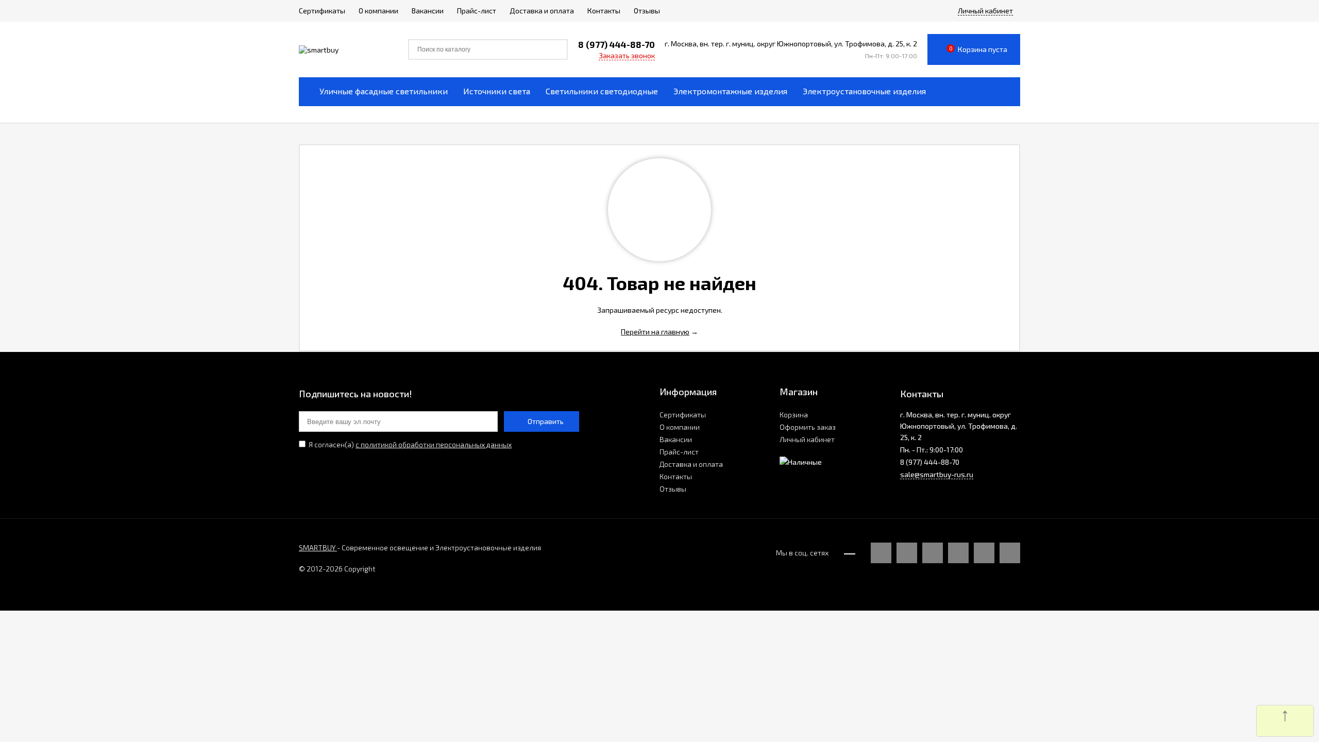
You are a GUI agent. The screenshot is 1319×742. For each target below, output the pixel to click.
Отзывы (673, 488)
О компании (680, 427)
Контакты (676, 476)
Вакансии (676, 439)
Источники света (496, 91)
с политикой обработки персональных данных (434, 444)
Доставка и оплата (691, 464)
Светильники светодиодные (602, 91)
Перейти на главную (655, 331)
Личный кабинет (807, 439)
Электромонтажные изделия (730, 91)
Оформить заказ (808, 427)
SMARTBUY (318, 547)
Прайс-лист (679, 451)
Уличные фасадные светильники (383, 91)
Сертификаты (683, 414)
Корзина (794, 414)
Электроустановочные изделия (864, 91)
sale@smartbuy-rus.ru (936, 474)
